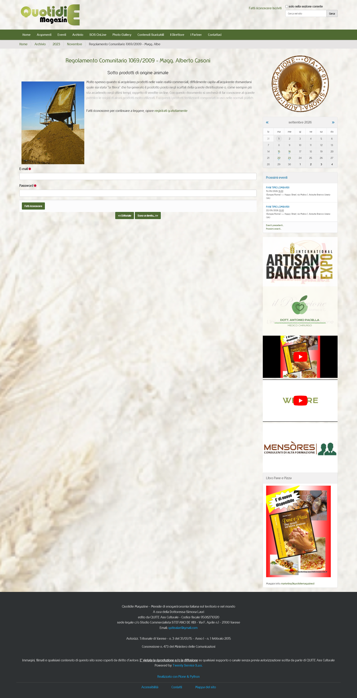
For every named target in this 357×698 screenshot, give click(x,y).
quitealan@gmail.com (183, 628)
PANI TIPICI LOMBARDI (277, 187)
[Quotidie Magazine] (50, 14)
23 (289, 157)
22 (278, 157)
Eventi (62, 35)
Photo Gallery (122, 35)
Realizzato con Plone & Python (178, 676)
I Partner (196, 35)
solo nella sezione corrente (306, 6)
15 (279, 151)
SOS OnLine (97, 35)
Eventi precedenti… (275, 225)
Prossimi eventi (276, 177)
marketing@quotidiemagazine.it (297, 583)
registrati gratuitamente (171, 111)
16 (289, 151)
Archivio (77, 35)
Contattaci (214, 35)
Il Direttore (177, 35)
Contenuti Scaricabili (151, 35)
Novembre (74, 44)
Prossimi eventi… (274, 228)
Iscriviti (277, 8)
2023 (56, 44)
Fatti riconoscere (260, 8)
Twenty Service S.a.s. (187, 665)
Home (27, 35)
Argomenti (44, 35)
